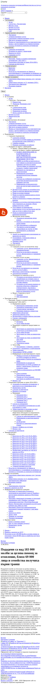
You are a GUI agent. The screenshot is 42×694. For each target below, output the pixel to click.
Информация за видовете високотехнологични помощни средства (26, 175)
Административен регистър (22, 466)
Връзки (31, 673)
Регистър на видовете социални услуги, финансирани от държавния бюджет (28, 253)
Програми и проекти (8, 671)
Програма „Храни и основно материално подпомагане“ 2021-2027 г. (22, 59)
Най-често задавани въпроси (18, 40)
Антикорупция (20, 671)
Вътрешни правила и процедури (27, 311)
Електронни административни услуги (21, 38)
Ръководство (17, 102)
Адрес (9, 675)
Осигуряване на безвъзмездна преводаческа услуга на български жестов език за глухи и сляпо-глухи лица (26, 209)
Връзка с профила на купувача (23, 427)
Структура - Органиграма (17, 24)
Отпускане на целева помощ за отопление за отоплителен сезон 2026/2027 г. (27, 140)
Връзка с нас (17, 380)
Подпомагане (9, 47)
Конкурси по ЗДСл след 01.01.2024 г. (25, 439)
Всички (3, 541)
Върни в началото (7, 680)
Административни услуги (17, 36)
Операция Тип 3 (21, 400)
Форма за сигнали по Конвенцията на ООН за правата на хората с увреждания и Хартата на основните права (28, 358)
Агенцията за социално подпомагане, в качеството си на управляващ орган (26, 385)
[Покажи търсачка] (1, 15)
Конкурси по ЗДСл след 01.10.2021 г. (25, 445)
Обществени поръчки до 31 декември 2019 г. (23, 82)
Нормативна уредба (19, 388)
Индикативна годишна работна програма (26, 316)
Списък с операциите (20, 318)
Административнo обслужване (14, 33)
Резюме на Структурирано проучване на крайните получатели (28, 378)
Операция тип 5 (21, 402)
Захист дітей (13, 514)
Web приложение (22, 296)
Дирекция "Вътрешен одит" (22, 104)
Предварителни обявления (17, 84)
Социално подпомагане (16, 49)
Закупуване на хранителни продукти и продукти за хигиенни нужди (28, 329)
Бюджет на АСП (14, 27)
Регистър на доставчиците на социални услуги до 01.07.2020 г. (26, 269)
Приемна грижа (18, 241)
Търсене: (4, 12)
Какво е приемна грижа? (17, 521)
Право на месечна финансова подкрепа (26, 191)
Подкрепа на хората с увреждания (20, 51)
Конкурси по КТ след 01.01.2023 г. (24, 459)
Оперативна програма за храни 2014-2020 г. (23, 62)
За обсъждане (20, 421)
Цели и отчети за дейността (22, 113)
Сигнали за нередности (16, 64)
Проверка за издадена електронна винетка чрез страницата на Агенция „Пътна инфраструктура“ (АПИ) (27, 203)
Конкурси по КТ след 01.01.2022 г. (24, 461)
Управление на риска (20, 111)
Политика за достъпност (16, 664)
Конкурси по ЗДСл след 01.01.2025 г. (25, 438)
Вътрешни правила (15, 86)
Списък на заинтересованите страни (28, 416)
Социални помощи (19, 138)
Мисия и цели (13, 25)
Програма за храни (11, 57)
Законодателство (14, 29)
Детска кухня (20, 341)
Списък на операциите (20, 404)
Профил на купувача (11, 77)
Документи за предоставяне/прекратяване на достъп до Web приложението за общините (27, 228)
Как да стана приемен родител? (19, 523)
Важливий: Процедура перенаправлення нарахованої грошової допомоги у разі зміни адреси (23, 509)
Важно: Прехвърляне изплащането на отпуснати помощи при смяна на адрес (25, 504)
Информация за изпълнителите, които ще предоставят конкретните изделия (28, 186)
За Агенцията (9, 20)
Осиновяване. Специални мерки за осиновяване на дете (24, 238)
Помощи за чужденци (16, 516)
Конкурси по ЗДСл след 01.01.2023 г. (25, 441)
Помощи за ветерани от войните (23, 145)
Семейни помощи (18, 143)
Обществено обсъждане (20, 313)
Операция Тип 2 (21, 396)
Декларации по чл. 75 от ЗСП (14, 673)
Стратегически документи (25, 309)
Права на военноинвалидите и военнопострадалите (23, 213)
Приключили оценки (23, 375)
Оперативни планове (20, 109)
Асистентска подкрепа (20, 273)
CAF (10, 31)
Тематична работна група (21, 314)
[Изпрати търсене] (26, 13)
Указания (19, 295)
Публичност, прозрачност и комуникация (26, 348)
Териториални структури (17, 486)
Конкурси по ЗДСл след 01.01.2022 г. (25, 443)
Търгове (26, 673)
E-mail (10, 679)
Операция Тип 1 (21, 395)
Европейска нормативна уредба (27, 307)
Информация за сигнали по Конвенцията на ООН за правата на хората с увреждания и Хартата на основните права (28, 365)
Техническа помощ (22, 343)
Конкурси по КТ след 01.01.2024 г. (24, 457)
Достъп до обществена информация (22, 668)
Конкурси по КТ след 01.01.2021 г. (24, 463)
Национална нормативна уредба (27, 305)
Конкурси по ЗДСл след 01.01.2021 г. (25, 448)
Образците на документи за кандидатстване (25, 171)
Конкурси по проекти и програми (24, 464)
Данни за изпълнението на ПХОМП (28, 370)
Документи (12, 35)
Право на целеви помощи (21, 193)
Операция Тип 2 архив (24, 398)
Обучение (12, 70)
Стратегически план (19, 107)
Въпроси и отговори (19, 391)
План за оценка (21, 373)
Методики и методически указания (24, 272)
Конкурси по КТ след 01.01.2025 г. (24, 455)
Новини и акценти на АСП (14, 488)
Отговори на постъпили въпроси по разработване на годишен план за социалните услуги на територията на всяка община (28, 279)
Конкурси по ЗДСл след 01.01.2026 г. (25, 436)
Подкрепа (19, 321)
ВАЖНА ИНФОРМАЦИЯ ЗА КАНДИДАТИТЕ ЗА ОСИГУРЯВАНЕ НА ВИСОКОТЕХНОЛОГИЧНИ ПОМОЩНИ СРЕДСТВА (26, 155)
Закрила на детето (15, 53)
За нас (11, 22)
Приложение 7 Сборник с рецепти (27, 346)
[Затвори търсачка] (3, 15)
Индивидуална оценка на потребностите (26, 189)
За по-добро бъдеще (23, 323)
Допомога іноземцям (15, 518)
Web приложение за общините (26, 225)
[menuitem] (25, 22)
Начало (7, 18)
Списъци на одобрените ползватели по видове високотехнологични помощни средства (28, 180)
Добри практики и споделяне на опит (25, 409)
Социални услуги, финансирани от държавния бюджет (28, 249)
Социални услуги (14, 55)
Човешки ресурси (10, 66)
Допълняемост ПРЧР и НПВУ (23, 352)
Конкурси (12, 68)
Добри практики (18, 350)
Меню (3, 91)
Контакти (8, 88)
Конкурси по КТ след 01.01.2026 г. (24, 454)
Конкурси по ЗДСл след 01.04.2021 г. (25, 446)
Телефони (12, 677)
